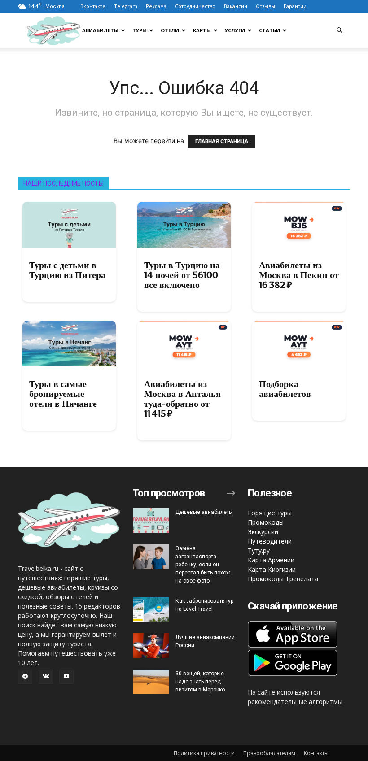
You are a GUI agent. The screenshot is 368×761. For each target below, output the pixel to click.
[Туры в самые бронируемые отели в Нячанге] (69, 343)
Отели (170, 30)
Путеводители (270, 541)
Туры (139, 30)
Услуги (235, 30)
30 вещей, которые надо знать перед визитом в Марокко (200, 681)
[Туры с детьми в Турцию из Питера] (69, 225)
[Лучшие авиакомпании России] (151, 645)
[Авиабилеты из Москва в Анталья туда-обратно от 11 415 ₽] (184, 343)
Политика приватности (204, 753)
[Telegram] (25, 677)
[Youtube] (66, 677)
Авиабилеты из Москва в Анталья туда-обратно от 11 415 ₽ (182, 398)
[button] (339, 30)
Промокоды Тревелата (283, 578)
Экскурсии (263, 531)
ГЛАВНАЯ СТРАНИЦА (221, 141)
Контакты (316, 753)
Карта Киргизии (272, 569)
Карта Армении (271, 560)
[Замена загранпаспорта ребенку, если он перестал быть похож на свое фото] (151, 556)
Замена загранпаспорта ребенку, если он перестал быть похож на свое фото (202, 564)
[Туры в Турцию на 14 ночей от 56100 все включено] (184, 225)
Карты (202, 30)
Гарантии (295, 6)
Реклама (156, 6)
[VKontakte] (46, 677)
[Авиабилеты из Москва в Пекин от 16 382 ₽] (299, 225)
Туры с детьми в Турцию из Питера (67, 270)
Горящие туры (270, 513)
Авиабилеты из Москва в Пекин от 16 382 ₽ (299, 275)
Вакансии (235, 6)
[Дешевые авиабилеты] (151, 520)
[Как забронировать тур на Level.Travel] (151, 609)
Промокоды (266, 522)
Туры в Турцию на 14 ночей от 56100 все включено (182, 275)
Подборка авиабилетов (285, 388)
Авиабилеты (100, 30)
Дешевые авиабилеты (204, 512)
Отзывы (265, 6)
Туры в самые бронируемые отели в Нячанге (63, 393)
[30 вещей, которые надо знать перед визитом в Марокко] (151, 682)
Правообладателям (269, 753)
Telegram (125, 6)
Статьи (269, 30)
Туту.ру (259, 550)
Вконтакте (92, 6)
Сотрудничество (195, 6)
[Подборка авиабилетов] (299, 343)
